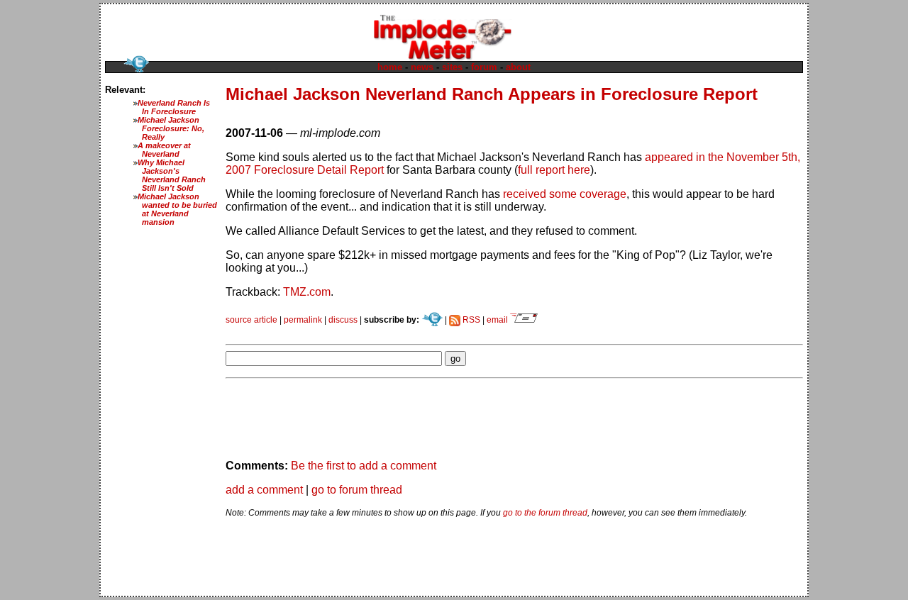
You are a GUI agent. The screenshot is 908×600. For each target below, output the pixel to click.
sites (452, 67)
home (389, 67)
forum (484, 67)
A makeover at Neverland (164, 149)
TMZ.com (307, 292)
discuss (343, 320)
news (422, 67)
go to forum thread (356, 490)
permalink (303, 320)
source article (251, 320)
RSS (470, 320)
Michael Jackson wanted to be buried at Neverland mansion (177, 209)
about (518, 67)
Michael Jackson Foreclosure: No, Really (171, 128)
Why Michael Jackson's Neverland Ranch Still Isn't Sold (172, 175)
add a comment (264, 490)
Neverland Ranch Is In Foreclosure (174, 107)
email (498, 320)
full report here (554, 170)
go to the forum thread (545, 513)
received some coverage (564, 194)
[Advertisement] (392, 330)
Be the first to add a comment (363, 466)
